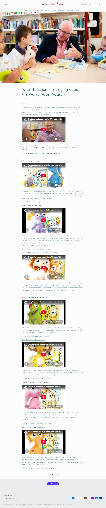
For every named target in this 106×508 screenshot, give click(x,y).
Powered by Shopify (20, 504)
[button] (6, 4)
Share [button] (25, 103)
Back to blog (54, 475)
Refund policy (30, 504)
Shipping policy (57, 504)
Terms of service (48, 504)
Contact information (67, 504)
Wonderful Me (11, 504)
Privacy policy (38, 504)
